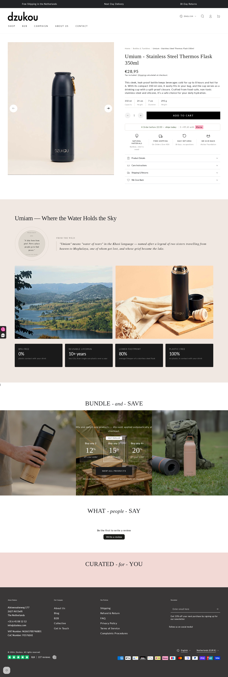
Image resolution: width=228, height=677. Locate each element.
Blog (56, 613)
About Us (59, 608)
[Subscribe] (218, 609)
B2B (56, 618)
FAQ (103, 618)
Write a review (114, 536)
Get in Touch (61, 628)
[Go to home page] (23, 16)
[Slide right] (108, 108)
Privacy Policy (108, 623)
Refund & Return (110, 613)
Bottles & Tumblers (141, 48)
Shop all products (114, 471)
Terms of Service (110, 628)
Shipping (142, 75)
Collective (60, 623)
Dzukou (19, 652)
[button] (202, 16)
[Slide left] (13, 108)
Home (127, 48)
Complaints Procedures (114, 633)
